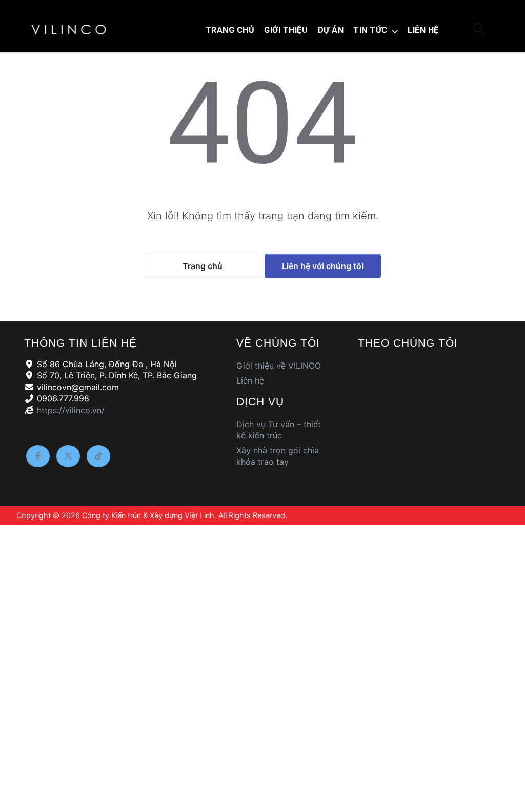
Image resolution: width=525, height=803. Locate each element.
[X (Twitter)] (68, 456)
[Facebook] (38, 456)
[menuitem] (229, 30)
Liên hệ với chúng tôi (323, 266)
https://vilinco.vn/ (71, 410)
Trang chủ (203, 266)
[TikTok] (98, 456)
